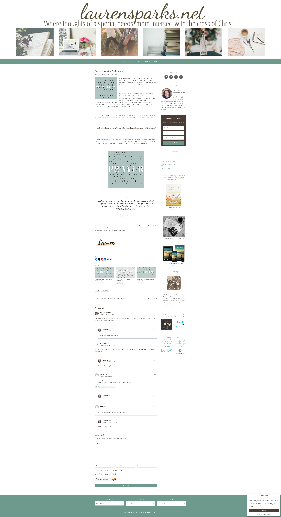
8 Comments (114, 74)
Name (98, 466)
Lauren (98, 74)
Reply (154, 313)
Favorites (138, 61)
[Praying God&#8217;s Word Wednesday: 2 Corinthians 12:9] (125, 272)
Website (140, 466)
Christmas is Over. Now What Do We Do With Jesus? (173, 164)
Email (119, 466)
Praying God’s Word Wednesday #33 (145, 279)
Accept (264, 510)
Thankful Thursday (166, 168)
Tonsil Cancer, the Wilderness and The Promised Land (109, 298)
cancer (98, 290)
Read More (164, 109)
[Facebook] (166, 77)
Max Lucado (105, 290)
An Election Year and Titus (168, 161)
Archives (171, 499)
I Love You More (152, 297)
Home (122, 61)
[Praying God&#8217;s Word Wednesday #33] (146, 272)
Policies (268, 514)
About (130, 61)
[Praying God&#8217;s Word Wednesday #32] (104, 272)
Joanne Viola (105, 313)
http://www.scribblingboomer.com (105, 387)
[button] (278, 495)
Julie (102, 406)
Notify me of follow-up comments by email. (109, 470)
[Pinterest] (176, 77)
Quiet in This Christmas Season (169, 155)
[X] (181, 77)
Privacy (149, 512)
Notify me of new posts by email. (106, 474)
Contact (157, 61)
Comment (99, 443)
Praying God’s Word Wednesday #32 (103, 279)
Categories (140, 499)
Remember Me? (165, 158)
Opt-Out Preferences (261, 514)
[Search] (121, 503)
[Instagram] (171, 77)
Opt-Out (155, 512)
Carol (102, 374)
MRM (144, 512)
